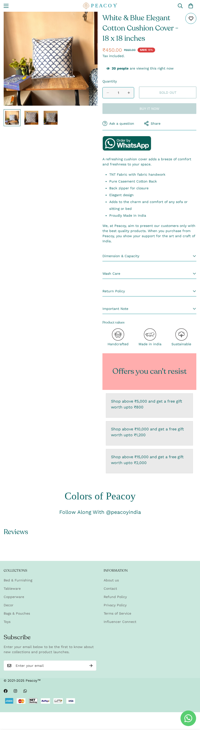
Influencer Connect (120, 622)
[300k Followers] (6, 691)
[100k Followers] (15, 691)
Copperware (14, 597)
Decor (8, 605)
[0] (190, 5)
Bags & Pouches (17, 613)
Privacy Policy (115, 605)
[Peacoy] (100, 6)
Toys (7, 622)
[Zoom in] (87, 22)
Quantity (109, 81)
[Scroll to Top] (190, 703)
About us (111, 580)
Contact (110, 588)
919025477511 (126, 143)
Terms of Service (117, 613)
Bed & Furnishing (18, 580)
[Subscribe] (91, 665)
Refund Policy (115, 597)
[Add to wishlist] (190, 18)
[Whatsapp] (25, 691)
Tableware (12, 588)
